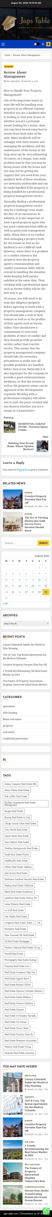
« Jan (5, 603)
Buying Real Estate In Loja (17, 817)
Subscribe (48, 44)
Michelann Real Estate (15, 929)
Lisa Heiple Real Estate (15, 916)
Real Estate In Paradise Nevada (20, 1015)
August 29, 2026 (34, 506)
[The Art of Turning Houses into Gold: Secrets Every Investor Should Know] (13, 522)
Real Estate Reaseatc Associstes (20, 1040)
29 (39, 592)
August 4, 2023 (31, 81)
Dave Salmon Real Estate (16, 842)
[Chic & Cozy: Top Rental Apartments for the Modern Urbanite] (13, 1105)
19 (19, 585)
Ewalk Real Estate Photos (16, 854)
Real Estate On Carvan (15, 1022)
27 (26, 592)
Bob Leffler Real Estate (15, 796)
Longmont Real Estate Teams (18, 922)
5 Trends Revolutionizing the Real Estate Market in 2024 (37, 1150)
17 (6, 585)
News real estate (12, 719)
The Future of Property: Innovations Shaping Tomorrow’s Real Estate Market (35, 1176)
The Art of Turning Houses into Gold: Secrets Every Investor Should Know (36, 524)
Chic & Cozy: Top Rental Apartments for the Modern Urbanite (36, 1105)
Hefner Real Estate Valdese (18, 867)
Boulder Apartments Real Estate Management (20, 804)
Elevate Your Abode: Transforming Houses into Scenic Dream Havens (37, 1195)
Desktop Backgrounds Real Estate (21, 848)
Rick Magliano (13, 81)
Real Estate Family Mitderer (17, 997)
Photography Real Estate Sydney (20, 960)
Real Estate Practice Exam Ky (18, 1034)
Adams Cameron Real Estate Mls (20, 784)
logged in (22, 469)
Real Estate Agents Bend (16, 978)
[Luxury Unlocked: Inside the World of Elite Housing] (13, 1082)
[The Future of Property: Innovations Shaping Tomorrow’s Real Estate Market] (13, 1172)
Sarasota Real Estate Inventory (19, 1053)
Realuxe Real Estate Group (17, 1046)
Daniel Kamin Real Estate (16, 836)
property (8, 66)
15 (39, 579)
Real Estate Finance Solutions (18, 1003)
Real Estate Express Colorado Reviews (23, 991)
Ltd (38, 922)
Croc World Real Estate (16, 829)
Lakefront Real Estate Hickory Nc (20, 898)
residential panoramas (15, 738)
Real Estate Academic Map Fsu (19, 972)
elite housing (10, 712)
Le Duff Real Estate (14, 910)
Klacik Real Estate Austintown (18, 891)
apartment (9, 706)
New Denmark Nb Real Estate (19, 935)
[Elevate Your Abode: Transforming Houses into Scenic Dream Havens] (13, 1195)
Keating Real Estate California (18, 885)
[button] (3, 44)
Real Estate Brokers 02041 (17, 984)
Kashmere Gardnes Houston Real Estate (24, 879)
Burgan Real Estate (13, 811)
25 (13, 592)
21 (32, 585)
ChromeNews (26, 1213)
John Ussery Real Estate (15, 873)
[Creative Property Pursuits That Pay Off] (13, 499)
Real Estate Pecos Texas (16, 1028)
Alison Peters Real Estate (16, 790)
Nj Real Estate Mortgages (17, 941)
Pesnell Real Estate (13, 953)
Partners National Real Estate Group (22, 947)
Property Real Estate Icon (16, 966)
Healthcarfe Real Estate (16, 860)
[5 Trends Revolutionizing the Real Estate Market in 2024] (13, 1150)
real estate (9, 732)
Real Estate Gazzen (14, 1009)
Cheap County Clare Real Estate (20, 823)
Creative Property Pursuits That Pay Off (35, 499)
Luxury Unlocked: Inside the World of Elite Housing (36, 1082)
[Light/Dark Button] (37, 44)
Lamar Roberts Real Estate (17, 904)
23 (45, 585)
